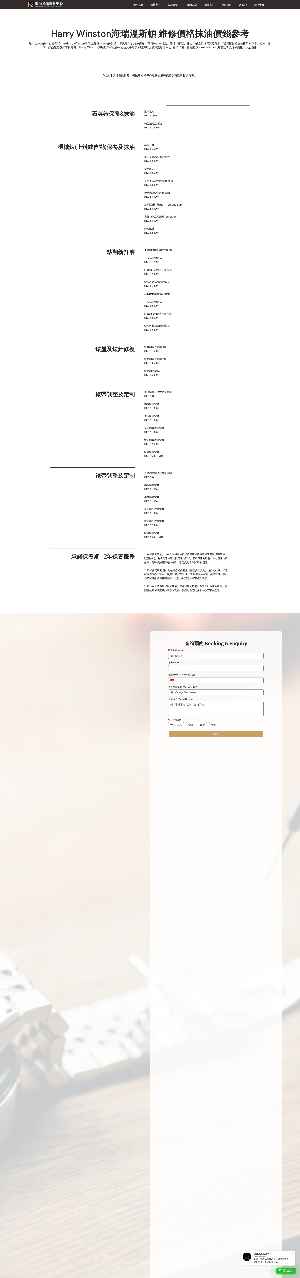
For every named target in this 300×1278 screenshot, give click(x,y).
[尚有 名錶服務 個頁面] (179, 4)
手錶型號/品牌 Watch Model (182, 687)
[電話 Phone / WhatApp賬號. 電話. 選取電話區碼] (173, 680)
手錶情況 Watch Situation (181, 699)
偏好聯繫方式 (174, 719)
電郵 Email (173, 662)
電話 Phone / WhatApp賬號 (181, 674)
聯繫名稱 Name (176, 650)
